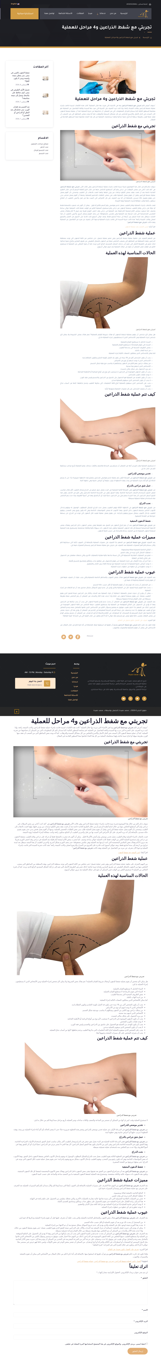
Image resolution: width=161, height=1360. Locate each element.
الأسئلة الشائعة (65, 14)
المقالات (80, 14)
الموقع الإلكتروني (141, 1332)
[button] (25, 13)
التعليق (144, 1278)
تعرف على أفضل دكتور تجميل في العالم (132, 621)
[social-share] (77, 637)
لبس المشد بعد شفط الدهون (136, 227)
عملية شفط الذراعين (85, 1261)
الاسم (145, 1310)
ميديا (90, 14)
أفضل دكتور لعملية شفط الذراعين (128, 1261)
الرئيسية (124, 14)
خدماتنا (103, 14)
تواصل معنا (49, 14)
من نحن (113, 14)
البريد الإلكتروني (141, 1321)
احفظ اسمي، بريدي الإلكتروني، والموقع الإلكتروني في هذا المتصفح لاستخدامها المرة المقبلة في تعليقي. (105, 1344)
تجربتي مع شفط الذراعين (104, 1261)
